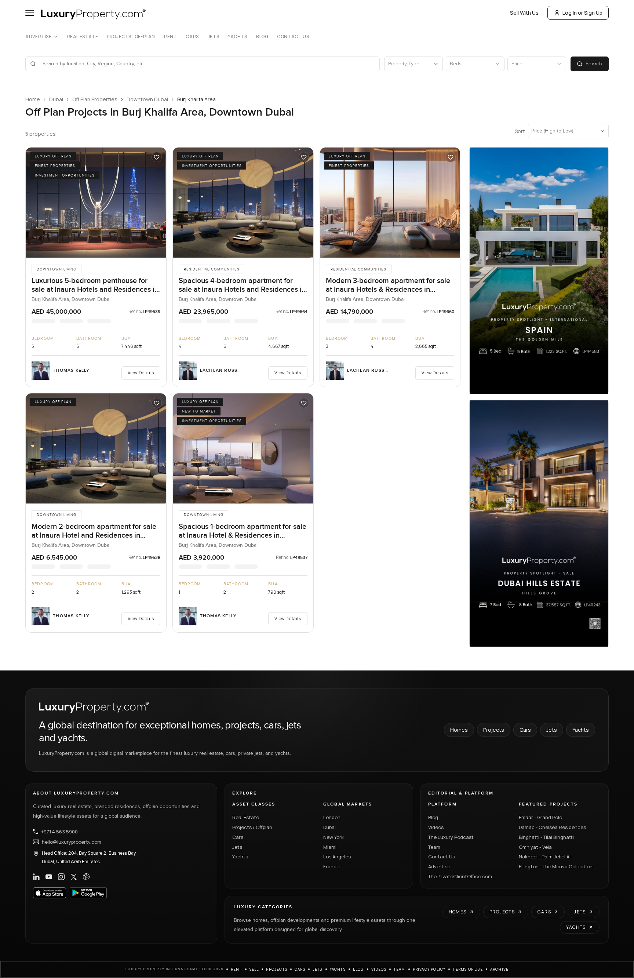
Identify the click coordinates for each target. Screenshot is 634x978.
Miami (329, 847)
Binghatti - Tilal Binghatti (546, 837)
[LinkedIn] (36, 876)
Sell (254, 969)
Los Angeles (337, 856)
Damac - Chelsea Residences (552, 827)
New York (333, 837)
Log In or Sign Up (582, 12)
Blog (262, 37)
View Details (141, 373)
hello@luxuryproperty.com (71, 842)
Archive (499, 969)
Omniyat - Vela (535, 847)
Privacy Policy (429, 969)
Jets (213, 37)
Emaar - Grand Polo (540, 817)
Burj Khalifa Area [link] (196, 99)
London (331, 817)
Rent (170, 37)
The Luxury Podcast (451, 837)
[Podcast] (86, 876)
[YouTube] (48, 876)
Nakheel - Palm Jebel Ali (545, 856)
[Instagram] (61, 876)
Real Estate (82, 37)
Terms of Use (467, 969)
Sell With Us (524, 12)
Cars (192, 37)
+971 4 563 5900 (59, 832)
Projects (493, 729)
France (331, 866)
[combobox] (207, 64)
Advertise (38, 37)
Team (434, 847)
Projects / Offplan (252, 827)
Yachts (237, 37)
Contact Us (293, 37)
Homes (459, 729)
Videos (436, 827)
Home (32, 99)
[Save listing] (157, 157)
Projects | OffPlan (131, 37)
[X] (73, 876)
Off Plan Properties (94, 99)
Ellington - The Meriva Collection (556, 866)
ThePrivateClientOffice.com (460, 876)
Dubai (56, 99)
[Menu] (29, 13)
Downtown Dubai (147, 99)
